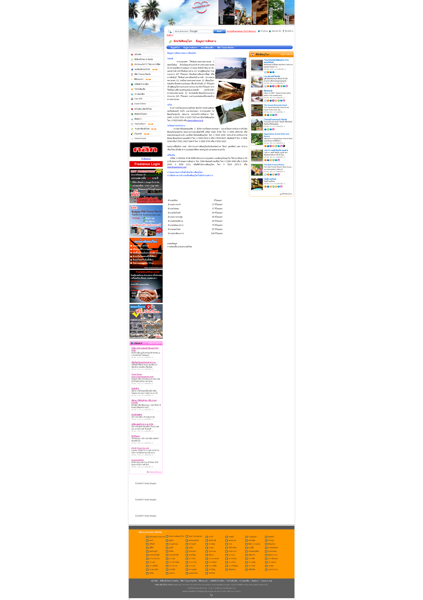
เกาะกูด (172, 558)
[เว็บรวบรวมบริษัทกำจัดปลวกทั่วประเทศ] (146, 156)
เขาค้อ (270, 566)
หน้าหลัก (138, 54)
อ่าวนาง (232, 555)
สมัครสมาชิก (276, 31)
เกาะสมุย (251, 562)
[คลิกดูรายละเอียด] (146, 203)
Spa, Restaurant (195, 536)
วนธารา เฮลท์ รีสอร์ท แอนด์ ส (276, 150)
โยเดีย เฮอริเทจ (270, 179)
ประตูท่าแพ (173, 544)
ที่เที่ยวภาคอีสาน (259, 16)
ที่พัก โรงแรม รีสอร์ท (225, 48)
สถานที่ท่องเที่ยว (207, 48)
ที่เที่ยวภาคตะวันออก (276, 16)
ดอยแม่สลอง (194, 540)
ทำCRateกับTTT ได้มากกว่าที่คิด (147, 64)
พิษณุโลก (271, 544)
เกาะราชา (193, 562)
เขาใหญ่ (212, 569)
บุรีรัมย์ (151, 544)
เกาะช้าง (192, 558)
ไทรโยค (212, 573)
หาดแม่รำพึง (174, 555)
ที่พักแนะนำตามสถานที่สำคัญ (150, 532)
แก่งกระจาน (273, 569)
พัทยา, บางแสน (254, 544)
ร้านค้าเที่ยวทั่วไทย (142, 129)
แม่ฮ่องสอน (193, 573)
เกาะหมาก (272, 562)
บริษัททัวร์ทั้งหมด (155, 472)
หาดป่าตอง (272, 551)
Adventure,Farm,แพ (157, 537)
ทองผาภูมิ (212, 540)
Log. (211, 588)
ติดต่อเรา (138, 119)
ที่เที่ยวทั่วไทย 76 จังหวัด (144, 59)
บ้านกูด (271, 540)
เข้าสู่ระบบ (264, 31)
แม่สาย (171, 573)
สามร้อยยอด (273, 548)
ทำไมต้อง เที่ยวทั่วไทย (143, 109)
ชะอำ (151, 540)
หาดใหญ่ (192, 555)
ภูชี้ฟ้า (151, 548)
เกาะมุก (152, 562)
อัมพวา (211, 555)
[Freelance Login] (146, 167)
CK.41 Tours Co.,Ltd (140, 448)
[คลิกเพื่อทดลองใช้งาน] (146, 338)
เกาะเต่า (192, 566)
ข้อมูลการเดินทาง (206, 41)
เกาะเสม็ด (213, 566)
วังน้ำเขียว (233, 548)
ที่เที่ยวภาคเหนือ (226, 16)
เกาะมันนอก (273, 558)
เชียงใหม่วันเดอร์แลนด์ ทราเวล (143, 362)
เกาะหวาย (173, 566)
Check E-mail (140, 138)
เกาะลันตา (213, 562)
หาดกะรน (232, 551)
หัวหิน (171, 551)
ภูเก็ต (171, 548)
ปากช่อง (212, 544)
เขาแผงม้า (193, 569)
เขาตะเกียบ (153, 569)
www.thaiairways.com (177, 167)
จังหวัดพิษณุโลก (182, 41)
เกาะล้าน (232, 562)
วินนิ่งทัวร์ (135, 389)
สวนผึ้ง (251, 548)
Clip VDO (138, 99)
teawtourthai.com (200, 588)
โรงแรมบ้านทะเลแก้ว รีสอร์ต (275, 120)
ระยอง (211, 548)
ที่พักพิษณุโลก (262, 54)
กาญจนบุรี (252, 537)
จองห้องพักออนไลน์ (143, 69)
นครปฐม (251, 540)
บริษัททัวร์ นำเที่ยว (142, 84)
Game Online (140, 104)
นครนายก (232, 540)
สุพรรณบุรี (153, 551)
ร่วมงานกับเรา (140, 124)
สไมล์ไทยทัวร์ (136, 415)
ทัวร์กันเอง (135, 436)
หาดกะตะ (212, 551)
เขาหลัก (172, 569)
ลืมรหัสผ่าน (289, 31)
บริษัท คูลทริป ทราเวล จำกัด (142, 424)
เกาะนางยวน (214, 558)
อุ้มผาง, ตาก (273, 555)
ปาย (230, 544)
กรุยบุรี (231, 537)
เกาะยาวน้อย (174, 562)
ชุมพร (171, 540)
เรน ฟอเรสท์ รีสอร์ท (272, 76)
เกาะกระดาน (154, 558)
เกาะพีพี (251, 558)
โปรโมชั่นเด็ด (140, 89)
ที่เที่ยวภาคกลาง (243, 16)
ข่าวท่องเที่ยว (140, 94)
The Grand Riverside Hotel (275, 105)
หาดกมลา (193, 551)
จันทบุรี (271, 537)
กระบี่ (211, 537)
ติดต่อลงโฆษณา (141, 114)
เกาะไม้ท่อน (233, 566)
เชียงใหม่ (251, 569)
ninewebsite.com (229, 588)
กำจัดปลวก (146, 159)
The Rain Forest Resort (274, 165)
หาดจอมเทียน (253, 551)
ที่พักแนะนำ (139, 79)
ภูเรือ (191, 548)
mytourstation (137, 460)
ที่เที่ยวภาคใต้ (293, 16)
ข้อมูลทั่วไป (175, 48)
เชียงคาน (232, 569)
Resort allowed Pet (176, 536)
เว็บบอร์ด (138, 134)
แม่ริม (151, 573)
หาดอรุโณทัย (154, 555)
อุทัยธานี (251, 555)
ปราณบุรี (192, 544)
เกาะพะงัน (233, 558)
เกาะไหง (251, 566)
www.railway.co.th (195, 120)
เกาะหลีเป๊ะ (153, 566)
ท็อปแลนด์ (268, 91)
